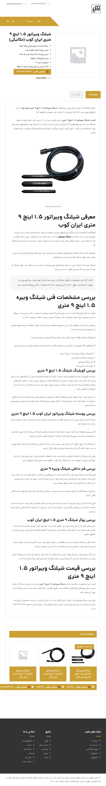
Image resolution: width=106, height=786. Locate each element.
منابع (46, 753)
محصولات (94, 753)
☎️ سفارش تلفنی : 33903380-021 (32, 71)
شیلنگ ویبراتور (41, 78)
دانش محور (43, 745)
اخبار (46, 757)
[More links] (20, 21)
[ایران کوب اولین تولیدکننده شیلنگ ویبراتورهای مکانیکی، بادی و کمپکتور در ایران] (96, 9)
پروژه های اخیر (92, 749)
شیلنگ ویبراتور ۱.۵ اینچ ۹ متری (52, 584)
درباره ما (94, 741)
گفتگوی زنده (27, 741)
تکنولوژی (94, 757)
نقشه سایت (27, 761)
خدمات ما (94, 745)
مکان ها (28, 757)
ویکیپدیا (44, 749)
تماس (29, 745)
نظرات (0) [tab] (76, 94)
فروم (46, 741)
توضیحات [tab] (93, 94)
